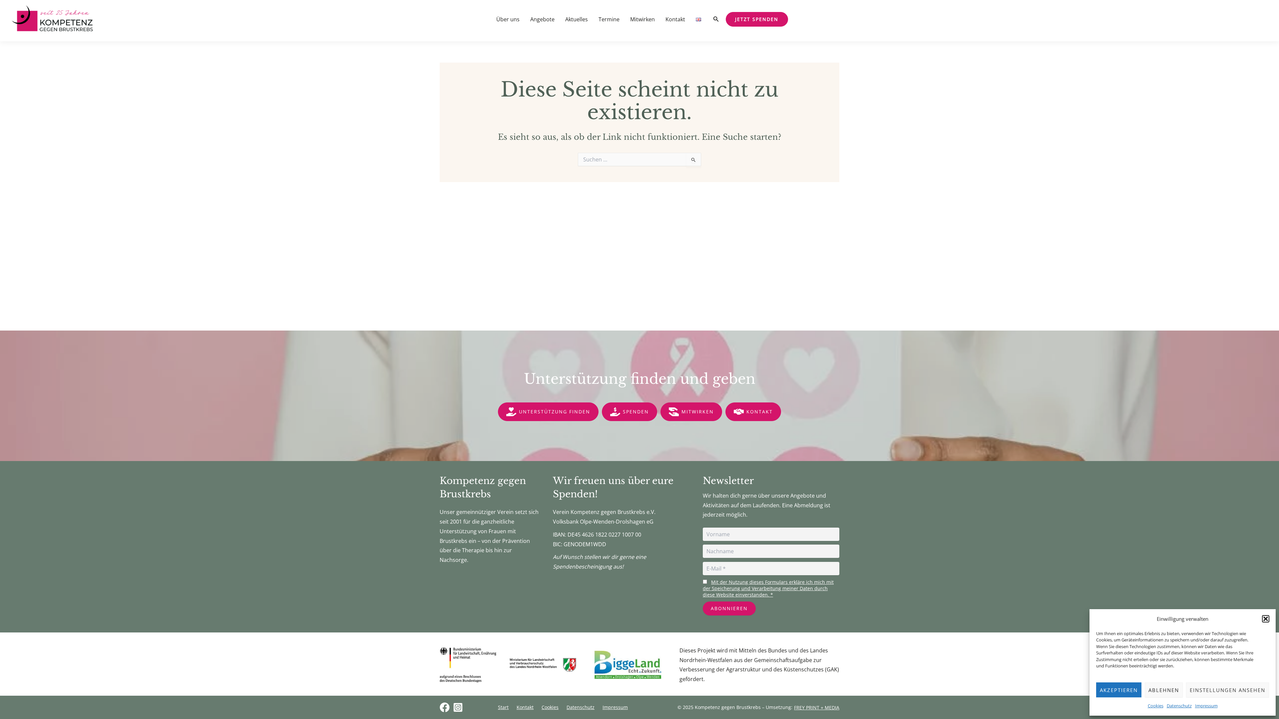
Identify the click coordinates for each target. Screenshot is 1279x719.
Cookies (1155, 706)
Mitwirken (642, 19)
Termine (609, 19)
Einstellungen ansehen (1227, 690)
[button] (1265, 618)
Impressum (1206, 706)
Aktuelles (576, 19)
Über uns (508, 19)
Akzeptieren (1119, 690)
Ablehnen (1163, 690)
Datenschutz (1179, 706)
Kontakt (675, 19)
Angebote (542, 19)
